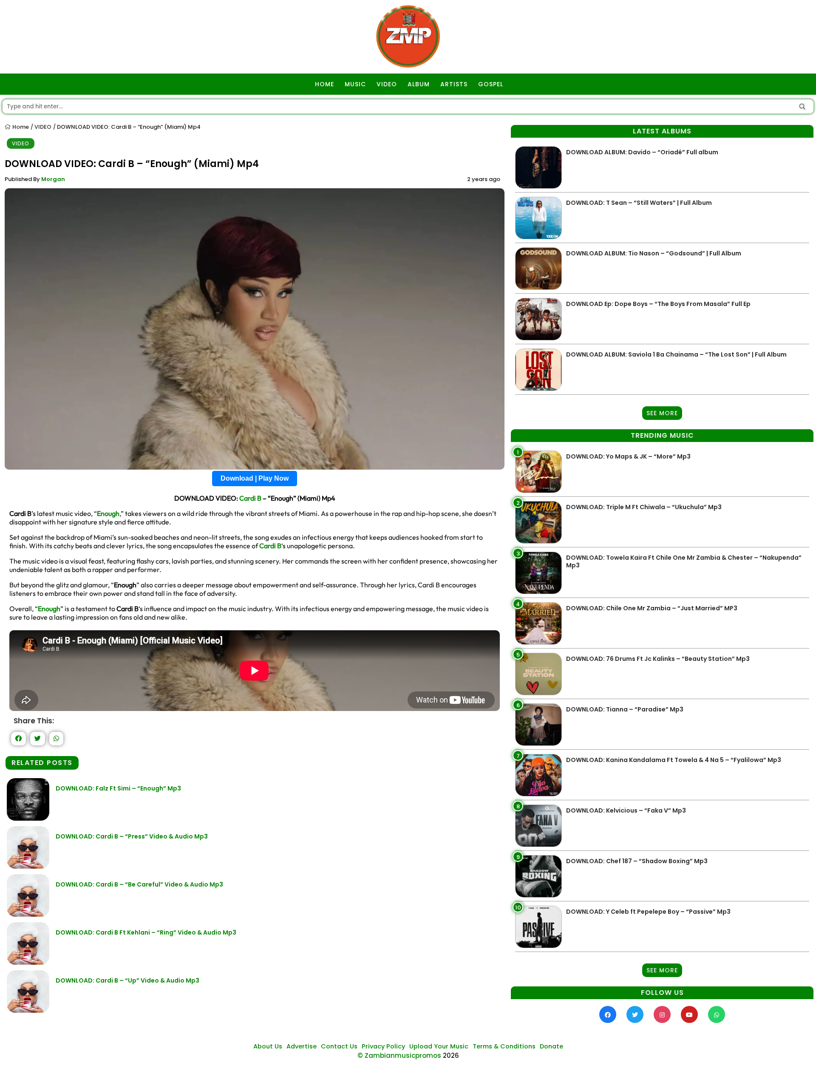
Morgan (53, 179)
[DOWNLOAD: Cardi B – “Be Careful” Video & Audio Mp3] (28, 914)
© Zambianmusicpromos (399, 1055)
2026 (451, 1055)
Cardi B (250, 498)
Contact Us (339, 1046)
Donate (551, 1046)
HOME (324, 84)
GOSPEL (490, 84)
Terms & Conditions (504, 1046)
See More (662, 413)
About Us (267, 1046)
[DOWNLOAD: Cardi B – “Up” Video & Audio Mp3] (28, 1010)
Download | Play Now (255, 478)
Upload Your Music (438, 1046)
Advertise (301, 1046)
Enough (108, 513)
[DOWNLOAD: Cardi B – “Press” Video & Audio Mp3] (28, 866)
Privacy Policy (383, 1046)
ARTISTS (454, 84)
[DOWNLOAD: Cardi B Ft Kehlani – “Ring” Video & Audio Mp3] (28, 962)
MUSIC (355, 84)
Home (20, 127)
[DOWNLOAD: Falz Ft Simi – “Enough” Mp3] (28, 818)
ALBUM (419, 84)
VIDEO (387, 84)
